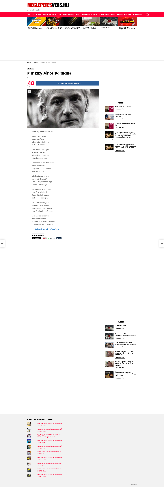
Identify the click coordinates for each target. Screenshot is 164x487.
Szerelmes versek (49, 15)
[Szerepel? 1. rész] (109, 21)
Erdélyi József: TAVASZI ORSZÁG (123, 116)
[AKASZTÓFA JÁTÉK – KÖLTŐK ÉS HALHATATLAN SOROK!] (73, 21)
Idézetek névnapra (124, 15)
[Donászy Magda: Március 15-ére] (109, 126)
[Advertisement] (82, 46)
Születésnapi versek (89, 15)
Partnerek (134, 484)
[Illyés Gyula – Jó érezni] (109, 109)
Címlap (31, 15)
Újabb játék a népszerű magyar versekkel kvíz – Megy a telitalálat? (125, 374)
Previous (28, 24)
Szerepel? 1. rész (105, 27)
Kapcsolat (137, 15)
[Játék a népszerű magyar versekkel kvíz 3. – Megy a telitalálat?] (109, 354)
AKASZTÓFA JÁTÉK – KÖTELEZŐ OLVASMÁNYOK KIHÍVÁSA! (35, 29)
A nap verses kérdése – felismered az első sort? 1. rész (125, 335)
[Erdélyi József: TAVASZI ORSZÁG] (109, 117)
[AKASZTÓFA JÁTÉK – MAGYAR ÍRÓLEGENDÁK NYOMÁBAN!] (55, 21)
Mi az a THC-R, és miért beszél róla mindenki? (89, 28)
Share (29, 91)
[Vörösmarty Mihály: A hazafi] (2, 243)
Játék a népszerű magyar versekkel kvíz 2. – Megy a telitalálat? (124, 363)
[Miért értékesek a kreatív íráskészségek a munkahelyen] (109, 345)
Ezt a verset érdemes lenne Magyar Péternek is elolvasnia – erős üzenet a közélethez (125, 146)
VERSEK (38, 15)
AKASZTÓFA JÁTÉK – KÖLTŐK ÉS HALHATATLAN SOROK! (72, 28)
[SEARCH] (147, 14)
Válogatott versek (107, 15)
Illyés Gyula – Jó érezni (123, 107)
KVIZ (77, 15)
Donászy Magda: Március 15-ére (125, 124)
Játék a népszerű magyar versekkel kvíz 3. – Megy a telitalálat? (124, 353)
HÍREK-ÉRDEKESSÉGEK (66, 15)
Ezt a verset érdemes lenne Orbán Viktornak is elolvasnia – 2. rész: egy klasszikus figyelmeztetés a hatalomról (125, 134)
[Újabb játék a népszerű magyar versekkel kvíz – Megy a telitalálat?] (109, 374)
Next (136, 24)
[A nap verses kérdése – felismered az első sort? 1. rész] (109, 336)
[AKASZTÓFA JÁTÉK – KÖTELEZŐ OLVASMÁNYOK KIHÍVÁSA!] (36, 21)
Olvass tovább (120, 109)
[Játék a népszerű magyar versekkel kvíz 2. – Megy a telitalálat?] (109, 364)
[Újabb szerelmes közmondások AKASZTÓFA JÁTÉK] (127, 21)
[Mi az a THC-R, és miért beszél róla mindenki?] (91, 21)
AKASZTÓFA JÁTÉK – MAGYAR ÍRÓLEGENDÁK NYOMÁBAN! (54, 28)
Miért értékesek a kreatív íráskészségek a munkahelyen (125, 343)
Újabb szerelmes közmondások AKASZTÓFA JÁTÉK (127, 29)
